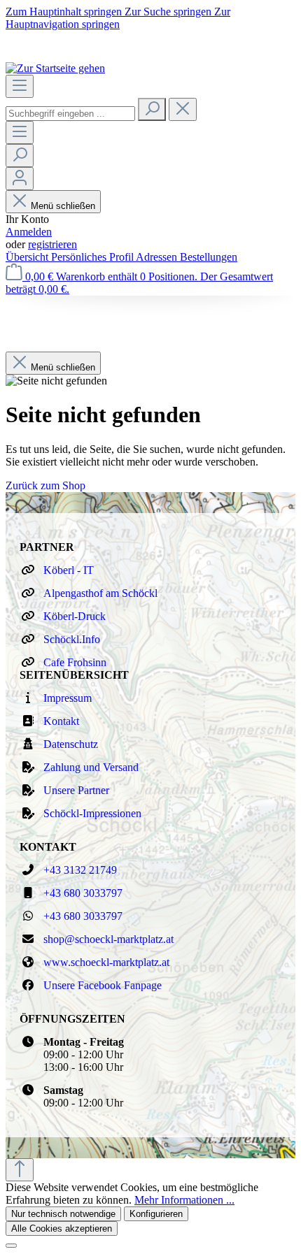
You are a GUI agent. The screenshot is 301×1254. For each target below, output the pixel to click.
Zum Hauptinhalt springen (65, 11)
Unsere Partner (76, 790)
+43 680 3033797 (82, 893)
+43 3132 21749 (80, 870)
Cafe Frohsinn (74, 662)
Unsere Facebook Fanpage (102, 985)
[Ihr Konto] (20, 178)
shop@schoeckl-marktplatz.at (108, 939)
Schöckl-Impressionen (92, 813)
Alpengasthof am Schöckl (100, 593)
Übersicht (28, 257)
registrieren (52, 244)
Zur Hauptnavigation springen (118, 18)
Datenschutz (70, 744)
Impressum (67, 698)
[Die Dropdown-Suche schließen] (183, 109)
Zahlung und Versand (91, 767)
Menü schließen (63, 206)
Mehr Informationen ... (184, 1200)
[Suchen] (152, 109)
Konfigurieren (156, 1214)
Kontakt (61, 721)
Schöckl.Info (71, 639)
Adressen (158, 257)
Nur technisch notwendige (63, 1214)
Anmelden (29, 232)
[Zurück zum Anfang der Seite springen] (20, 1169)
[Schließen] (11, 1246)
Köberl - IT (68, 570)
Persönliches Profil (93, 257)
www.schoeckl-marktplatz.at (106, 962)
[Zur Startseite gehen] (55, 68)
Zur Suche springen (169, 11)
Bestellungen (208, 257)
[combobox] (70, 113)
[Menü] (20, 86)
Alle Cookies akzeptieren (61, 1228)
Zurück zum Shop (45, 485)
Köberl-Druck (74, 616)
